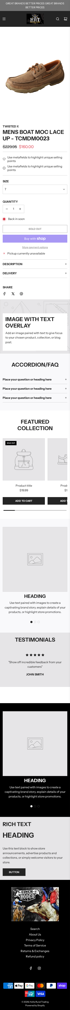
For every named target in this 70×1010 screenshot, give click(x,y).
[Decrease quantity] (7, 209)
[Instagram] (39, 968)
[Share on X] (13, 294)
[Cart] (65, 19)
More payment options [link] (35, 247)
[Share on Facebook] (4, 294)
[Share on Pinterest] (21, 294)
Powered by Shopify (35, 1005)
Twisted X (11, 126)
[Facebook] (31, 968)
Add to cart (23, 500)
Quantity (10, 201)
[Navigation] (4, 19)
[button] (31, 622)
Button (14, 872)
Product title (24, 485)
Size (6, 181)
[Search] (58, 19)
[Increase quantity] (20, 209)
